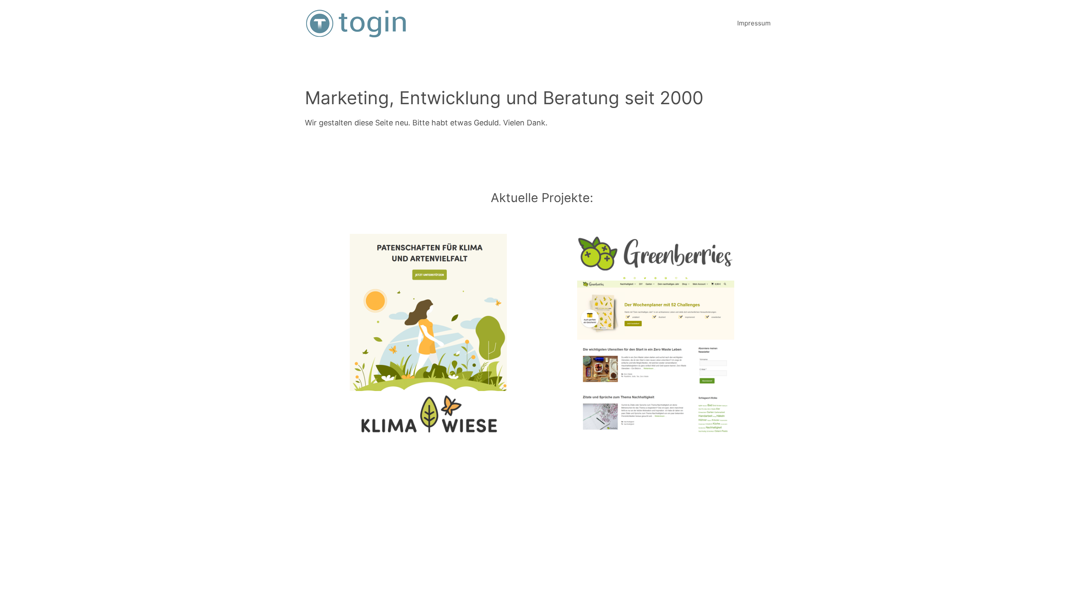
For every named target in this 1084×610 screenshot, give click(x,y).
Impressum (754, 23)
